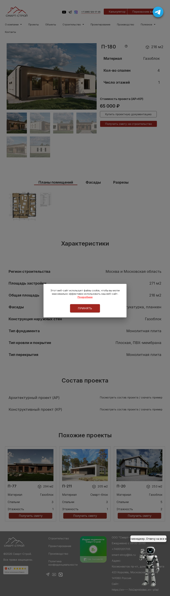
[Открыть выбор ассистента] (149, 566)
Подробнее (85, 297)
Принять (85, 308)
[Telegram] (158, 12)
